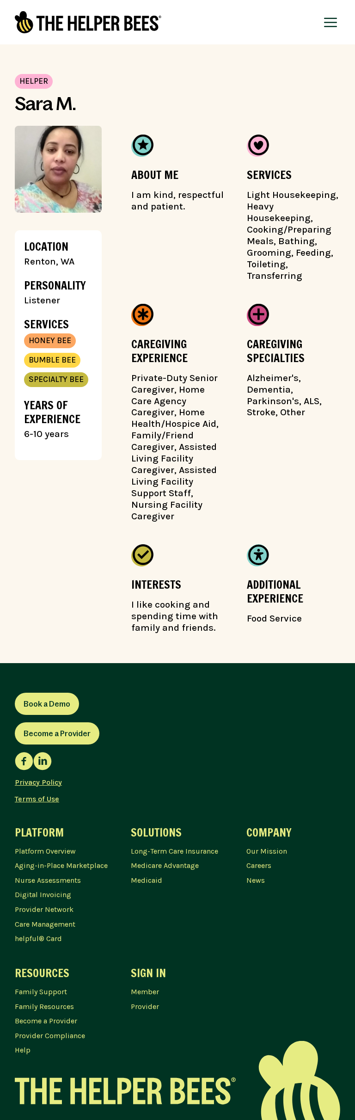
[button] (330, 22)
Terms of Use (37, 798)
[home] (88, 22)
